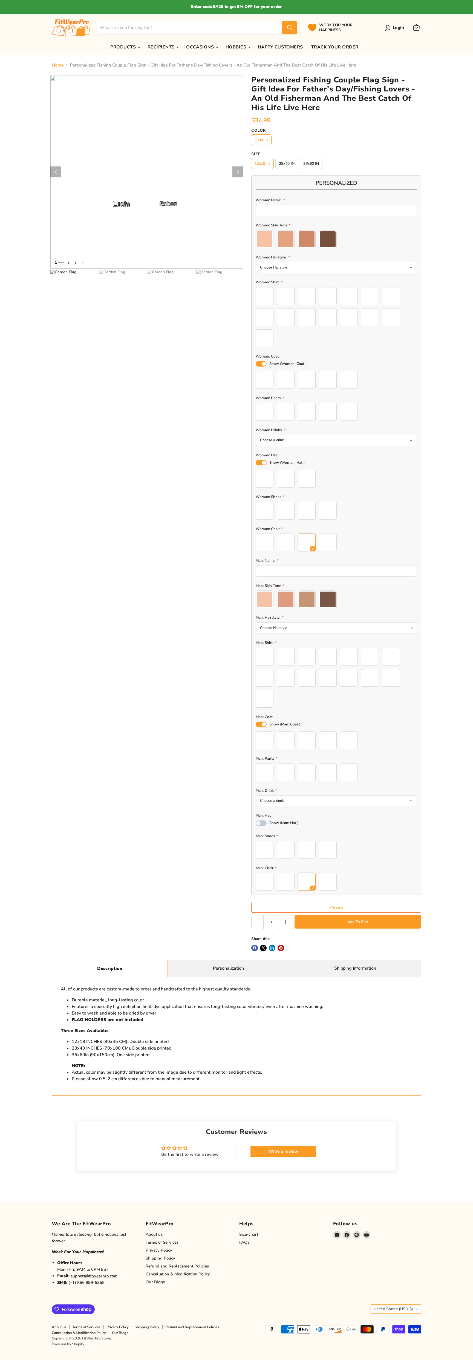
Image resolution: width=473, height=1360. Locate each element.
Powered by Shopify (68, 1344)
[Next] (237, 171)
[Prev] (55, 171)
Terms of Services (162, 1242)
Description (109, 969)
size (255, 154)
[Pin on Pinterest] (281, 948)
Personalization (228, 968)
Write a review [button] (283, 1151)
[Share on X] (263, 948)
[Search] (289, 27)
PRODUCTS (123, 47)
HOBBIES (236, 47)
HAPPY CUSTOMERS (280, 47)
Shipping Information (355, 968)
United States (393, 1309)
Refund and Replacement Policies (177, 1266)
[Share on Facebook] (254, 948)
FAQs (244, 1242)
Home (58, 65)
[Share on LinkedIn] (272, 948)
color (258, 130)
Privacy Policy (159, 1250)
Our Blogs (155, 1282)
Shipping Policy (160, 1258)
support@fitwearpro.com (94, 1276)
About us (154, 1234)
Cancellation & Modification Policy (178, 1274)
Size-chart (248, 1234)
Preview (336, 907)
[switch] (261, 364)
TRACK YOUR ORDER (335, 47)
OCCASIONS (200, 47)
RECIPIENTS (162, 47)
